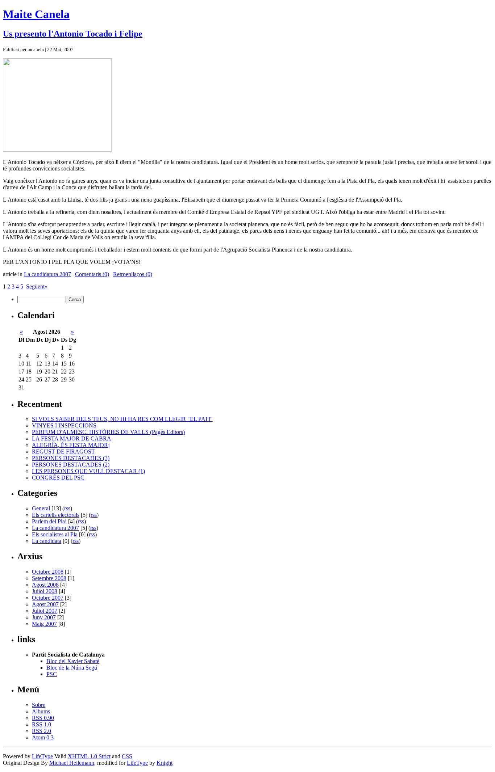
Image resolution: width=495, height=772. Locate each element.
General (41, 508)
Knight (164, 763)
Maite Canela (36, 14)
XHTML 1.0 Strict (89, 756)
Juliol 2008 (44, 591)
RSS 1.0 (41, 724)
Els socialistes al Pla (55, 534)
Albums (41, 711)
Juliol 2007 (44, 611)
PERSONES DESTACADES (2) (70, 464)
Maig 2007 (44, 624)
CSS (127, 756)
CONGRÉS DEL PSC (58, 477)
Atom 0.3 (43, 737)
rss (67, 508)
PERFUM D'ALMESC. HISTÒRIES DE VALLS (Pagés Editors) (108, 432)
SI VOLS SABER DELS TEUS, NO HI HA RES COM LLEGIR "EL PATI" (122, 419)
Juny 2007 (44, 617)
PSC (51, 674)
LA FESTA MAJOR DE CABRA (71, 438)
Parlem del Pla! (49, 521)
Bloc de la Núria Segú (71, 668)
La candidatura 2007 (47, 274)
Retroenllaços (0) (132, 274)
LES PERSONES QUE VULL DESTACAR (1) (88, 471)
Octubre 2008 (47, 572)
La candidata (46, 541)
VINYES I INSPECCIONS (64, 425)
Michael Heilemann (71, 763)
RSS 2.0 (41, 731)
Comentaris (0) (92, 274)
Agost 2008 (45, 585)
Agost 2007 (45, 604)
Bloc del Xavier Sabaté (72, 661)
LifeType (42, 756)
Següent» (36, 286)
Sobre (38, 705)
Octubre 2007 (47, 598)
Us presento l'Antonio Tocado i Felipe (72, 33)
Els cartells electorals (55, 515)
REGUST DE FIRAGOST (63, 451)
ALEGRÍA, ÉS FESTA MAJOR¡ (71, 445)
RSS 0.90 (43, 718)
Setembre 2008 (49, 578)
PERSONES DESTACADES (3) (70, 458)
